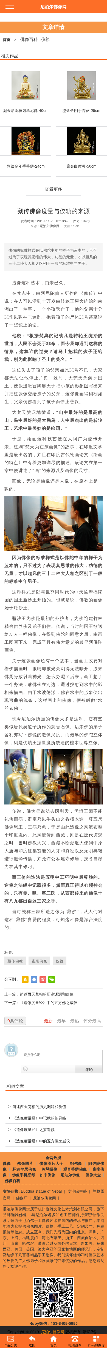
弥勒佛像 (49, 1169)
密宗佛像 (39, 961)
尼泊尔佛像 (70, 1174)
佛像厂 (21, 1198)
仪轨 (45, 39)
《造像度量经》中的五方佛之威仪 (48, 1002)
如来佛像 (47, 1174)
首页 (6, 40)
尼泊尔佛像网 (44, 1198)
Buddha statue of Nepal (41, 1191)
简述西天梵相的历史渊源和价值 (47, 994)
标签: (8, 952)
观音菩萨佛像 (75, 1169)
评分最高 (92, 1020)
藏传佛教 (15, 961)
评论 (89, 1069)
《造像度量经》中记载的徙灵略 (37, 1118)
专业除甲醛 (77, 1191)
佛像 (7, 1163)
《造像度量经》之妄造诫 (31, 1130)
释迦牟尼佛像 (24, 1169)
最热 (75, 1020)
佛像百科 (29, 39)
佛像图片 (25, 1163)
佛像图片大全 (52, 1163)
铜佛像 (76, 1163)
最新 (49, 1020)
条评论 (15, 1020)
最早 (62, 1020)
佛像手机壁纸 (23, 1174)
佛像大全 (93, 1174)
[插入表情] (25, 1068)
